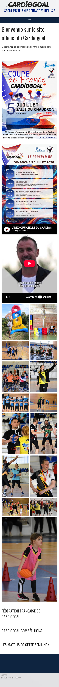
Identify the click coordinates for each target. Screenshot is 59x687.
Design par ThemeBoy (11, 678)
